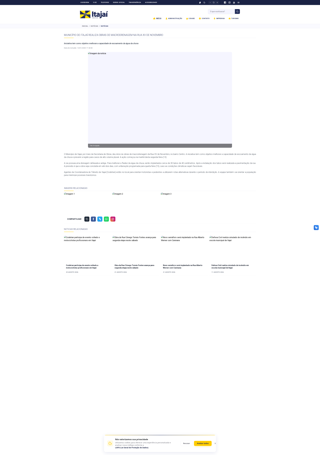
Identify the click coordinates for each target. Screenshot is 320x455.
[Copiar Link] (86, 219)
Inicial (85, 26)
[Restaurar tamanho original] (213, 2)
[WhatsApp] (106, 219)
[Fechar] (215, 443)
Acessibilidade (151, 2)
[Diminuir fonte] (210, 2)
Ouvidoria (84, 2)
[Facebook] (225, 2)
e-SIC (95, 2)
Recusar (186, 443)
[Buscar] (237, 11)
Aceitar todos (203, 443)
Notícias (94, 26)
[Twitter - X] (99, 219)
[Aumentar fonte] (217, 2)
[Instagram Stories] (112, 219)
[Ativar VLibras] (200, 2)
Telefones (105, 2)
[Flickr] (238, 2)
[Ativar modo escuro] (204, 2)
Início (158, 18)
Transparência (135, 2)
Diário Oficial (119, 2)
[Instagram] (229, 2)
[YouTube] (234, 2)
